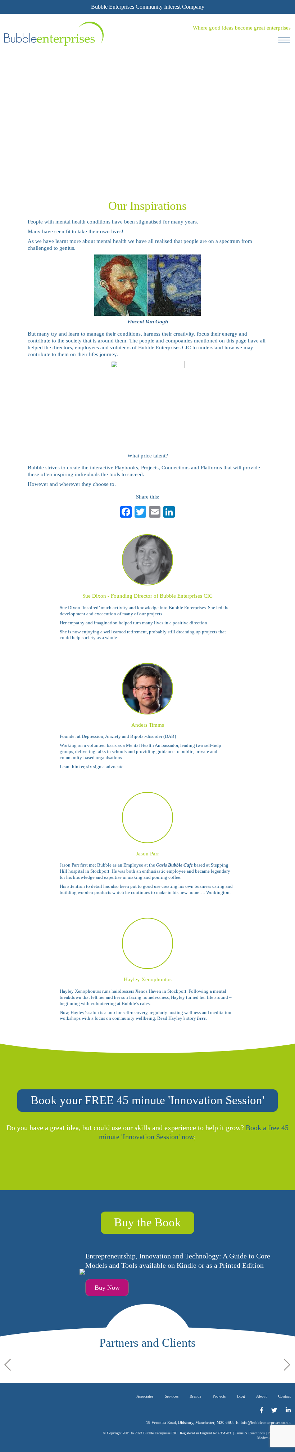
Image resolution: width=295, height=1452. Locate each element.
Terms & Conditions (250, 1433)
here (201, 1018)
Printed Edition (241, 1265)
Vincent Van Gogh (147, 321)
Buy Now (107, 1287)
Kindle (186, 1265)
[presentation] (7, 1365)
